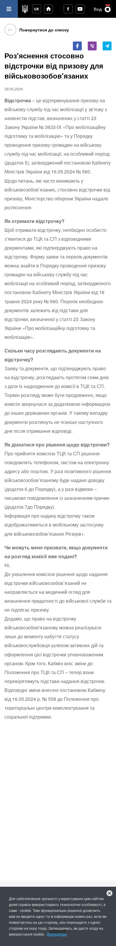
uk (36, 9)
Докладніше (57, 934)
